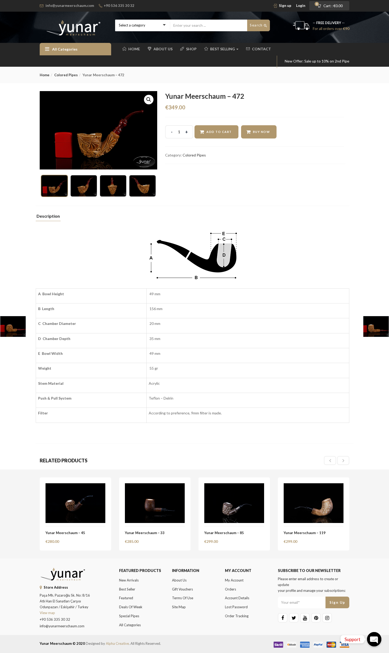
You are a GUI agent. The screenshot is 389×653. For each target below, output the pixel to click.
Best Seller (127, 589)
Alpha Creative (117, 643)
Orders (230, 589)
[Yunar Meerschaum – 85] (234, 486)
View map (47, 613)
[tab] (48, 217)
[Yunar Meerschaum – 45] (75, 486)
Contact (261, 49)
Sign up (285, 5)
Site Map (179, 607)
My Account (234, 580)
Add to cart (219, 131)
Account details (237, 598)
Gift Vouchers (182, 589)
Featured (126, 598)
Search (257, 25)
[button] (332, 6)
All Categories (130, 625)
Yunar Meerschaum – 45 (65, 533)
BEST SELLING (223, 49)
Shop (191, 49)
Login (300, 5)
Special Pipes (129, 616)
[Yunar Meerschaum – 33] (155, 486)
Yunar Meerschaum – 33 (145, 533)
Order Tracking (236, 616)
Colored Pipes (66, 75)
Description (48, 216)
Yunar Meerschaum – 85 (224, 533)
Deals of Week (130, 607)
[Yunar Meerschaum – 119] (313, 486)
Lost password (236, 607)
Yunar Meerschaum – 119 (304, 533)
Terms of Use (182, 598)
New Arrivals (129, 580)
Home (134, 49)
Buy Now (261, 131)
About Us (163, 49)
